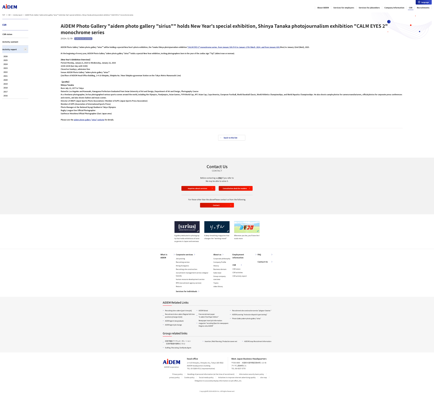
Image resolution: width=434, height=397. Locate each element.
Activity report (9, 49)
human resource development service (190, 279)
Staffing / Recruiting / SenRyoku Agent (178, 348)
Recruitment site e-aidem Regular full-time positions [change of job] (180, 315)
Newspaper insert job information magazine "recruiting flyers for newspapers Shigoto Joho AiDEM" (213, 323)
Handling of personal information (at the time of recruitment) (210, 374)
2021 (6, 75)
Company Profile (219, 262)
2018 (6, 87)
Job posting (180, 258)
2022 (6, 72)
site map (263, 377)
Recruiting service (183, 262)
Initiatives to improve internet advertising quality (237, 377)
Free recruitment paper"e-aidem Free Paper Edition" (208, 315)
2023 (6, 68)
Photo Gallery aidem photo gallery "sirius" (246, 318)
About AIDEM (323, 7)
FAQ (220, 177)
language (425, 2)
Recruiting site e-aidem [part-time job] (178, 310)
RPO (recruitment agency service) (188, 283)
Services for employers (343, 7)
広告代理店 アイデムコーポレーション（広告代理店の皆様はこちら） (178, 342)
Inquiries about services (197, 188)
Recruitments (423, 7)
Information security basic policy (251, 374)
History (216, 266)
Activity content (10, 41)
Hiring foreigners (182, 266)
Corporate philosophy (221, 258)
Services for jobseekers (369, 7)
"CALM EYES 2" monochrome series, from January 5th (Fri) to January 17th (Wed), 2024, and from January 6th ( (233, 47)
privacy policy (174, 377)
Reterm (179, 286)
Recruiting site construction (186, 269)
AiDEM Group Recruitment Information (257, 341)
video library (218, 286)
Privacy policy (177, 374)
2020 (6, 79)
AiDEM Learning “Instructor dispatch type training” (249, 314)
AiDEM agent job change (173, 325)
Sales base (217, 273)
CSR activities (237, 272)
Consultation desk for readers (235, 188)
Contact (216, 205)
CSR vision (7, 34)
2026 (6, 56)
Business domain (219, 269)
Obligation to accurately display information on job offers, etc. (218, 380)
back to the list (230, 137)
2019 (6, 83)
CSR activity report (239, 276)
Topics (215, 283)
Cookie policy (189, 377)
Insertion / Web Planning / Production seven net (221, 341)
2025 (6, 60)
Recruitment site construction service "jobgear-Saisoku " (251, 310)
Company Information (394, 7)
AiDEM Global (203, 310)
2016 (6, 95)
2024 (6, 64)
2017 (6, 91)
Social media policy (206, 377)
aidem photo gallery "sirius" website (89, 119)
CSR (410, 7)
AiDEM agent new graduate (174, 321)
